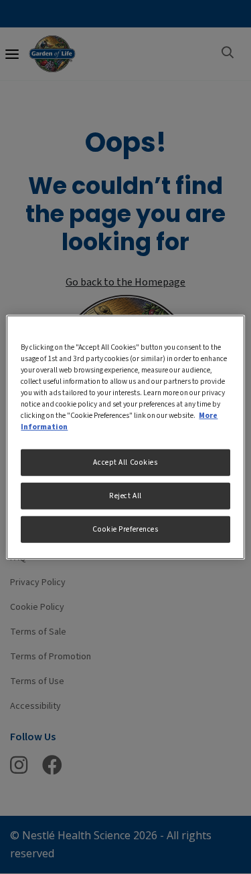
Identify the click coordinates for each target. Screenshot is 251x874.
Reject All (125, 496)
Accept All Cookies (125, 462)
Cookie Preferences (125, 529)
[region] (125, 436)
